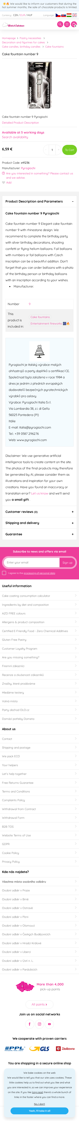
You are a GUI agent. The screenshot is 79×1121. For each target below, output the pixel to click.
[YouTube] (49, 1024)
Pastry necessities (30, 38)
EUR (22, 15)
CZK (15, 15)
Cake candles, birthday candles (21, 46)
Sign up (67, 562)
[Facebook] (29, 1024)
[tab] (39, 201)
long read (37, 1092)
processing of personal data (39, 573)
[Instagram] (39, 1024)
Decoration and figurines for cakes (23, 42)
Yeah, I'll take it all (39, 1110)
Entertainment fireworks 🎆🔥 (50, 323)
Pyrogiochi (28, 168)
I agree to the (31, 573)
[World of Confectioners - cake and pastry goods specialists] (13, 24)
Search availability (15, 137)
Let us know (40, 493)
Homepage (9, 38)
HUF (29, 15)
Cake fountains (54, 46)
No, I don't (39, 1103)
